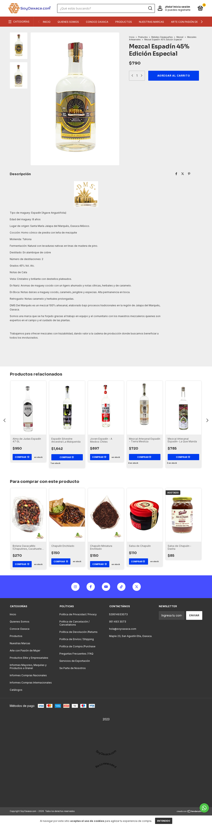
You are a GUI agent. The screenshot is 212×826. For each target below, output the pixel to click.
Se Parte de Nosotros (72, 668)
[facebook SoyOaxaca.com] (91, 587)
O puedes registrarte (177, 9)
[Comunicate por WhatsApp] (204, 808)
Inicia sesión (181, 6)
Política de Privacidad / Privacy (78, 614)
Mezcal (179, 37)
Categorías (21, 21)
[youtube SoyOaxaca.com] (106, 587)
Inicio (47, 21)
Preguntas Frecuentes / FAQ (76, 653)
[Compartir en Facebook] (176, 173)
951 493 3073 (117, 621)
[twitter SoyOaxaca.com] (136, 587)
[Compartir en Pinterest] (189, 173)
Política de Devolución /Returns (78, 631)
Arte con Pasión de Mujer (189, 21)
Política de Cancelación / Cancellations (74, 623)
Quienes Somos (68, 21)
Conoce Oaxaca (97, 21)
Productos (123, 21)
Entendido (163, 821)
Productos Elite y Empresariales (29, 657)
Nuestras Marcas (151, 21)
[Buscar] (150, 8)
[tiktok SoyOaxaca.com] (121, 587)
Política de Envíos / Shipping (76, 639)
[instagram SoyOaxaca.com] (75, 587)
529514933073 (118, 614)
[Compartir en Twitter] (182, 173)
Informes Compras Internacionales (31, 682)
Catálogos (16, 689)
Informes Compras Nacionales (28, 675)
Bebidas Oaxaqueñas (162, 37)
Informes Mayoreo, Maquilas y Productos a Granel (28, 666)
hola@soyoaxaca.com (122, 628)
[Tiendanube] (189, 811)
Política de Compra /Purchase (77, 646)
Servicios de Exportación (74, 660)
